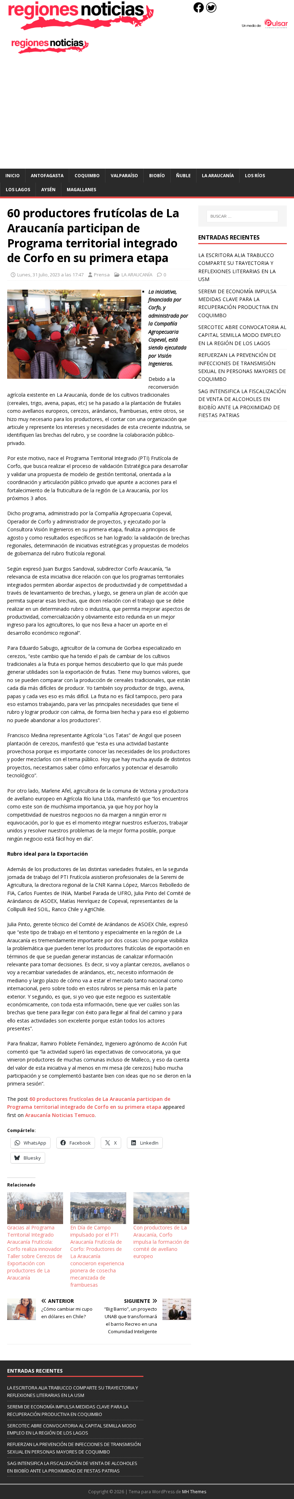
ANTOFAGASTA (47, 176)
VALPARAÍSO (124, 176)
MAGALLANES (81, 190)
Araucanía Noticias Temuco (60, 1115)
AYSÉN (48, 190)
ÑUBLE (183, 176)
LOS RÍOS (255, 176)
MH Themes (194, 1492)
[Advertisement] (147, 115)
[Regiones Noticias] (147, 26)
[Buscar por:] (242, 216)
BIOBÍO (157, 176)
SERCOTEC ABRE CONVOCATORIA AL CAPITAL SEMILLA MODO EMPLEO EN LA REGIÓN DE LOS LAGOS (242, 335)
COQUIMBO (87, 176)
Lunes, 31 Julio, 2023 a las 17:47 (50, 274)
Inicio (12, 176)
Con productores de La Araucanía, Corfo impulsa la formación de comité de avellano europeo (161, 1241)
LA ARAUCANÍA (218, 176)
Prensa (102, 274)
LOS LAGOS (18, 190)
